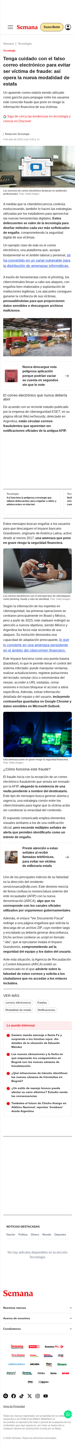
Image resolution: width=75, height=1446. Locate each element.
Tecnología (25, 43)
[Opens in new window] (13, 1396)
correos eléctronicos (18, 1002)
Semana (8, 43)
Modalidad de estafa (18, 1009)
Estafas (42, 1002)
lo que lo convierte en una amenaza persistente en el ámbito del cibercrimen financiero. (36, 645)
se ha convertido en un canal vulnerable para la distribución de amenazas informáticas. (37, 260)
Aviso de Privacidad (18, 1406)
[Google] (5, 1396)
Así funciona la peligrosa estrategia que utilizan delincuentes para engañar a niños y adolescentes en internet (31, 501)
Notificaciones (46, 1009)
